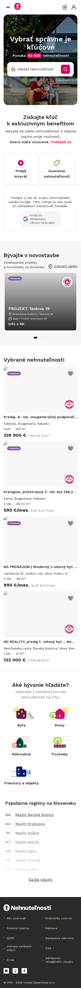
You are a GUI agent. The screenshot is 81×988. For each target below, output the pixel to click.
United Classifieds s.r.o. (39, 982)
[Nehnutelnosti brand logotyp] (8, 7)
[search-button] (65, 69)
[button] (40, 880)
